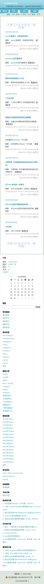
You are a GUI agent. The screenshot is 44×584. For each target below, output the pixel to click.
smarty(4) (6, 393)
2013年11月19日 (11, 32)
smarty (6, 351)
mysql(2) (6, 386)
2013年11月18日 (11, 54)
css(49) (5, 377)
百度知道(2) (7, 396)
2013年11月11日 (11, 74)
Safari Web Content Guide (13, 473)
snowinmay (11, 3)
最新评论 (6, 324)
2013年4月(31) (8, 456)
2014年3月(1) (8, 422)
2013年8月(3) (8, 443)
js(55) (5, 380)
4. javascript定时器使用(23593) (15, 516)
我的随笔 (6, 315)
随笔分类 (6, 371)
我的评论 (6, 318)
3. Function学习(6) (10, 533)
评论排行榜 (7, 524)
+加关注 (6, 272)
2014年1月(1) (8, 428)
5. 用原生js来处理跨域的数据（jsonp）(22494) (20, 519)
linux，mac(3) (8, 383)
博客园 (4, 11)
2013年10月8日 (11, 222)
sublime (7, 348)
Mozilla (5, 479)
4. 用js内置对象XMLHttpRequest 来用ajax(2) (20, 559)
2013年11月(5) (8, 434)
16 (34, 25)
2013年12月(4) (8, 431)
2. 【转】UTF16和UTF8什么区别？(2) (17, 553)
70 (9, 267)
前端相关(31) (8, 411)
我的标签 (6, 327)
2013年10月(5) (8, 437)
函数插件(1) (7, 405)
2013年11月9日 (11, 94)
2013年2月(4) (8, 462)
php (5, 354)
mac (5, 360)
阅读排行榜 (7, 500)
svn (5, 345)
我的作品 (6, 495)
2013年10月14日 (11, 158)
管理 (34, 11)
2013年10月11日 (11, 200)
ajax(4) (5, 374)
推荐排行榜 (7, 547)
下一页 (21, 28)
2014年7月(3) (8, 419)
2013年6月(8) (8, 450)
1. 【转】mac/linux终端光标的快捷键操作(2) (19, 550)
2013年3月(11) (8, 459)
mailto (6, 357)
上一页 (10, 25)
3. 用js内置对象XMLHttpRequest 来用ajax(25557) (22, 513)
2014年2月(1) (8, 425)
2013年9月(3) (8, 440)
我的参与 (6, 321)
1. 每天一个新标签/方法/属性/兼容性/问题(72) (20, 527)
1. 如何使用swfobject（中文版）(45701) (18, 503)
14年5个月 (12, 264)
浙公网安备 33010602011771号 (20, 577)
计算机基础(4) (8, 408)
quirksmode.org (9, 476)
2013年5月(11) (8, 453)
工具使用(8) (7, 399)
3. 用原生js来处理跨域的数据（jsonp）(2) (18, 556)
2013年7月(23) (8, 447)
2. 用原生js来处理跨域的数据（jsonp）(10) (19, 530)
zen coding (8, 335)
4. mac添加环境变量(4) (11, 536)
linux (5, 363)
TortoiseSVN (8, 339)
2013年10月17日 (11, 135)
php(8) (5, 389)
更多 (4, 366)
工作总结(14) (8, 402)
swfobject (7, 342)
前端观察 (6, 487)
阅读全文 (31, 63)
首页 (13, 11)
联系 (24, 11)
